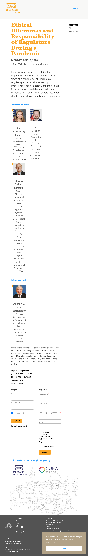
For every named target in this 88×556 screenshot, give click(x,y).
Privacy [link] (18, 523)
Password (15, 402)
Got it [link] (64, 548)
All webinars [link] (73, 30)
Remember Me (19, 413)
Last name (43, 403)
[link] (11, 7)
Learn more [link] (50, 542)
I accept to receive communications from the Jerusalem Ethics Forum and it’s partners (46, 437)
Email (13, 393)
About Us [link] (19, 518)
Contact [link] (18, 521)
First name (44, 394)
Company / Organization (50, 412)
